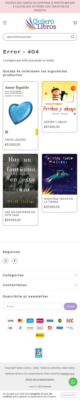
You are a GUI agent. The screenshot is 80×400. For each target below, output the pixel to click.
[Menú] (5, 23)
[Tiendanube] (40, 387)
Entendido (68, 395)
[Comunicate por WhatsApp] (73, 382)
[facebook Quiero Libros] (14, 261)
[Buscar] (72, 37)
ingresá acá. (68, 373)
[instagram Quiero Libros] (5, 261)
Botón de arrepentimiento (40, 379)
